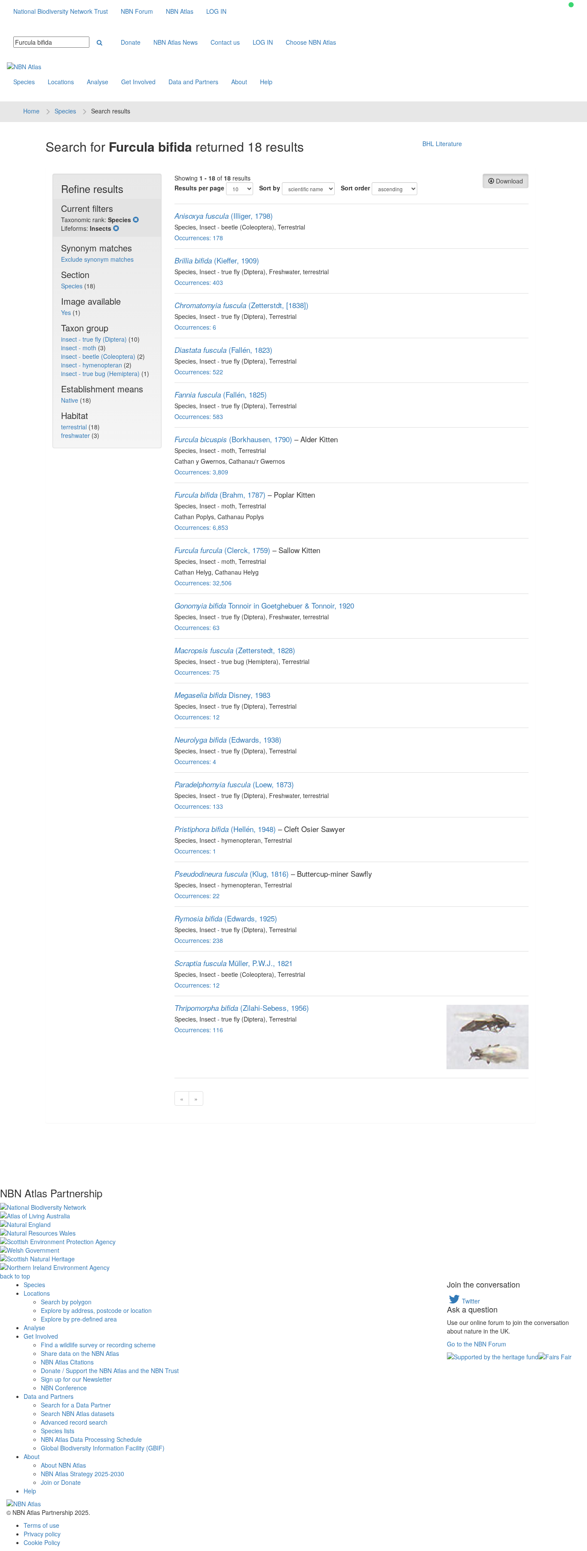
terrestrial (75, 426)
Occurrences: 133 (198, 806)
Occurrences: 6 (195, 327)
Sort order (355, 188)
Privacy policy (42, 1534)
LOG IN (216, 11)
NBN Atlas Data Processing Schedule (91, 1439)
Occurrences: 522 (198, 371)
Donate (131, 42)
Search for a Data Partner (76, 1405)
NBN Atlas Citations (67, 1362)
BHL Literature (442, 143)
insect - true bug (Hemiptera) (101, 373)
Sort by (269, 188)
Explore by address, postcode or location (96, 1310)
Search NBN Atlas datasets (77, 1413)
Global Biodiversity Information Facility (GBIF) (103, 1448)
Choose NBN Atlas (311, 42)
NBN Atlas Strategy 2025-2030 (82, 1473)
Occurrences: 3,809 (201, 472)
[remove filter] (136, 219)
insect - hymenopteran (92, 365)
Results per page (199, 188)
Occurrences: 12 (197, 717)
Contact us (225, 42)
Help (266, 81)
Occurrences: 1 (195, 851)
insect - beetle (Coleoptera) (99, 356)
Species (24, 81)
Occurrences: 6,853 (201, 527)
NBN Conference (64, 1387)
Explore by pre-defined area (79, 1319)
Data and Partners (193, 81)
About (239, 81)
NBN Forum (137, 11)
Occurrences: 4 (195, 761)
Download (508, 181)
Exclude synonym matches (97, 259)
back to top (15, 1276)
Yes (67, 312)
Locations (61, 81)
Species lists (57, 1430)
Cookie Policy (42, 1542)
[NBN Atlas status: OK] (571, 4)
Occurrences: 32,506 (203, 582)
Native (70, 400)
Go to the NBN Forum (476, 1344)
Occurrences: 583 (198, 416)
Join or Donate (61, 1482)
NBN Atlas (179, 11)
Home (31, 111)
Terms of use (41, 1525)
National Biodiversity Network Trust (60, 11)
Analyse (97, 81)
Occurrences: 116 (198, 1029)
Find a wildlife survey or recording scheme (98, 1344)
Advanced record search (74, 1422)
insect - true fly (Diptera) (94, 339)
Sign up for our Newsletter (76, 1379)
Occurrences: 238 (198, 940)
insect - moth (79, 347)
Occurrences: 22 (197, 895)
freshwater (76, 435)
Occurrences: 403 (198, 282)
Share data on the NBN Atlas (80, 1353)
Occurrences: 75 (197, 672)
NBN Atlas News (175, 42)
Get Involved (138, 81)
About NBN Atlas (63, 1465)
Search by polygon (66, 1301)
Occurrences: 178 (198, 237)
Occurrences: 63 (197, 627)
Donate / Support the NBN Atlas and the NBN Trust (110, 1370)
